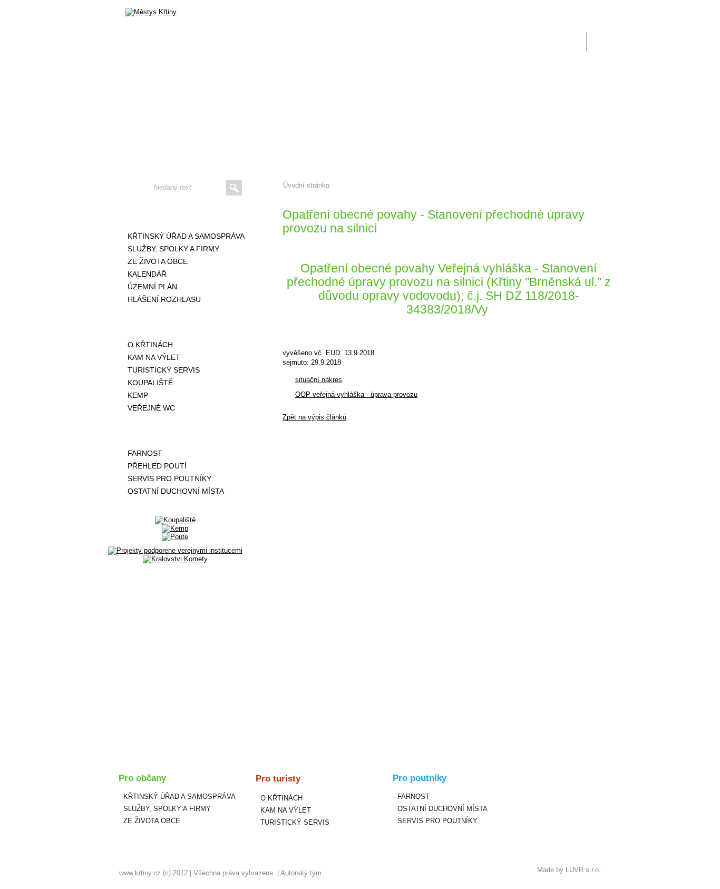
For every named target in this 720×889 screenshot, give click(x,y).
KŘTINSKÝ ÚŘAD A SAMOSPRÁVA (186, 236)
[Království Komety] (175, 559)
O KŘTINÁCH (150, 344)
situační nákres (318, 380)
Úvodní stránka (306, 185)
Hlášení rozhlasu (164, 299)
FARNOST (145, 453)
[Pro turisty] (175, 322)
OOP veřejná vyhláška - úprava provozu (356, 394)
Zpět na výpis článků (314, 417)
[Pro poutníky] (175, 430)
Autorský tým (301, 873)
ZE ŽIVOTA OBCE (158, 261)
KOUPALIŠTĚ (150, 382)
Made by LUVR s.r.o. (569, 870)
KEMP (138, 395)
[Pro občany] (175, 213)
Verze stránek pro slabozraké (530, 6)
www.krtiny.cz (140, 873)
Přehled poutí (157, 466)
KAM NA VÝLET (154, 357)
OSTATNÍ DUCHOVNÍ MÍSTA (176, 491)
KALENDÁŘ (147, 274)
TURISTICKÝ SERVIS (164, 370)
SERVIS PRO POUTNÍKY (169, 478)
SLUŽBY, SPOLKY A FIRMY (173, 249)
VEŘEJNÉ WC (151, 408)
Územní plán (152, 286)
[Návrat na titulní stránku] (151, 12)
